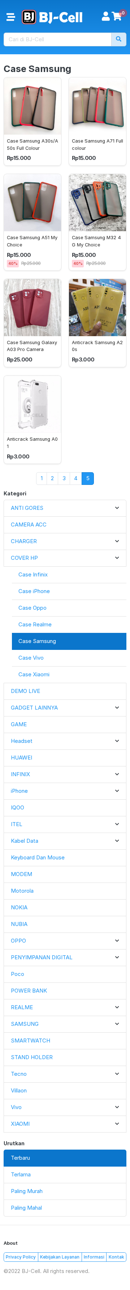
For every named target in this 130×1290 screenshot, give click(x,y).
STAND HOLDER (32, 1057)
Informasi (94, 1257)
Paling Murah (27, 1191)
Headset (21, 740)
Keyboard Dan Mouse (38, 857)
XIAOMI (20, 1123)
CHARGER (24, 541)
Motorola (22, 890)
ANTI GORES (27, 507)
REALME (22, 1007)
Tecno (19, 1073)
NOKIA (19, 907)
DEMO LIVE (25, 691)
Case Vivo (31, 657)
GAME (19, 724)
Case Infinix (33, 574)
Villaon (19, 1090)
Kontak (116, 1257)
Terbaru (20, 1157)
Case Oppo (32, 607)
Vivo (16, 1107)
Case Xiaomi (33, 674)
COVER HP (24, 557)
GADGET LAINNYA (34, 707)
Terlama (21, 1174)
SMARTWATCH (30, 1040)
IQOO (17, 807)
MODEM (21, 874)
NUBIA (19, 924)
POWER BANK (29, 990)
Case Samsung (37, 641)
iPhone (19, 790)
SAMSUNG (25, 1023)
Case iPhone (34, 591)
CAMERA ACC (29, 524)
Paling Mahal (26, 1207)
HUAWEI (21, 757)
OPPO (18, 940)
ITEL (16, 824)
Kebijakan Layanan (59, 1257)
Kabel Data (24, 840)
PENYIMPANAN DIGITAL (42, 957)
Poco (17, 973)
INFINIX (20, 774)
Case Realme (35, 624)
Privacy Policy (21, 1257)
